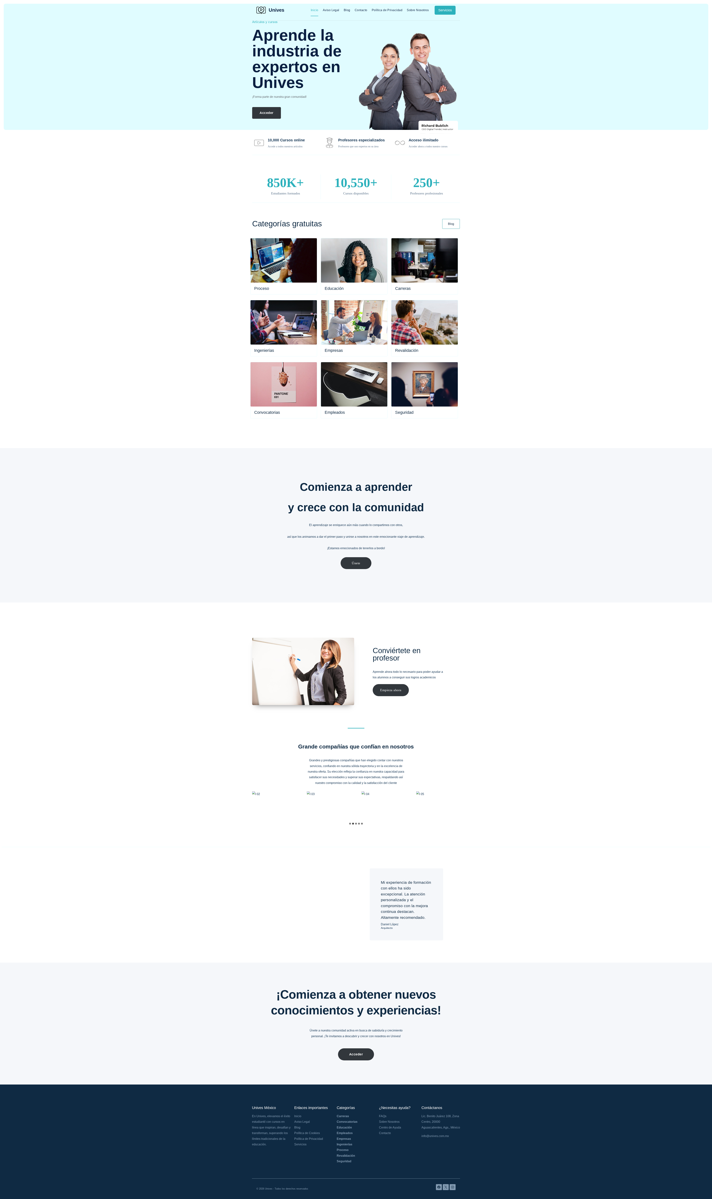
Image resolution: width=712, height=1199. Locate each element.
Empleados (345, 1133)
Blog (347, 10)
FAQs (382, 1116)
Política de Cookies (307, 1133)
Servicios (445, 10)
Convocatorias (347, 1121)
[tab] (350, 824)
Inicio (314, 10)
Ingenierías (344, 1144)
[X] (446, 1187)
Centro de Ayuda (390, 1127)
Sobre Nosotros (418, 10)
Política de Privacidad (387, 10)
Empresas (344, 1138)
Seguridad (344, 1161)
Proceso (343, 1150)
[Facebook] (439, 1187)
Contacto (361, 10)
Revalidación (346, 1155)
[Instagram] (453, 1187)
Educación (344, 1127)
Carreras (343, 1116)
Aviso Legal (331, 10)
